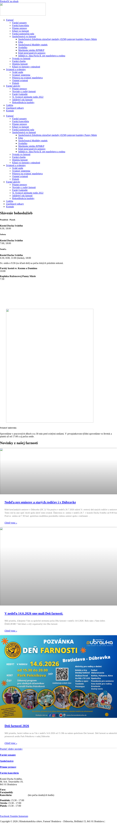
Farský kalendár (20, 94)
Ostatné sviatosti (20, 80)
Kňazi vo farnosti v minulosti (26, 66)
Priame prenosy (19, 28)
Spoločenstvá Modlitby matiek (33, 44)
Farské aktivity (13, 86)
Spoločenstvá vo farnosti (24, 36)
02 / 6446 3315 (19, 795)
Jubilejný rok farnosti (22, 99)
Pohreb (15, 83)
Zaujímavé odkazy (15, 108)
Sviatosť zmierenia (21, 75)
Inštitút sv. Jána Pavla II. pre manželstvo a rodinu (41, 55)
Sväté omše (17, 72)
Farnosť (10, 20)
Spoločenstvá (6, 761)
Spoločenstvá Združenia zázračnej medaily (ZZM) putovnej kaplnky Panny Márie (57, 39)
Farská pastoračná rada (23, 33)
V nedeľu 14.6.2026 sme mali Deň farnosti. (34, 613)
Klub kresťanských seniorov (32, 53)
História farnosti (20, 64)
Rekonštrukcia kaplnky (23, 102)
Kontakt (10, 110)
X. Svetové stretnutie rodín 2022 (27, 97)
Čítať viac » (11, 523)
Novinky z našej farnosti (24, 91)
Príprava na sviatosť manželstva (27, 77)
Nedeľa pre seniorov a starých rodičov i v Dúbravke (40, 502)
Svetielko (22, 47)
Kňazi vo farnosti (20, 31)
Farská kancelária (20, 25)
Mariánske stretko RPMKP (31, 50)
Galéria (9, 105)
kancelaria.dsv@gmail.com (13, 811)
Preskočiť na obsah (9, 1)
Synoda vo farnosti (21, 58)
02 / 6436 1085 (13, 789)
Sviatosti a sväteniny (16, 69)
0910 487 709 (20, 792)
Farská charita (19, 61)
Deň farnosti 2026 (17, 726)
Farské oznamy (19, 22)
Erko (20, 42)
